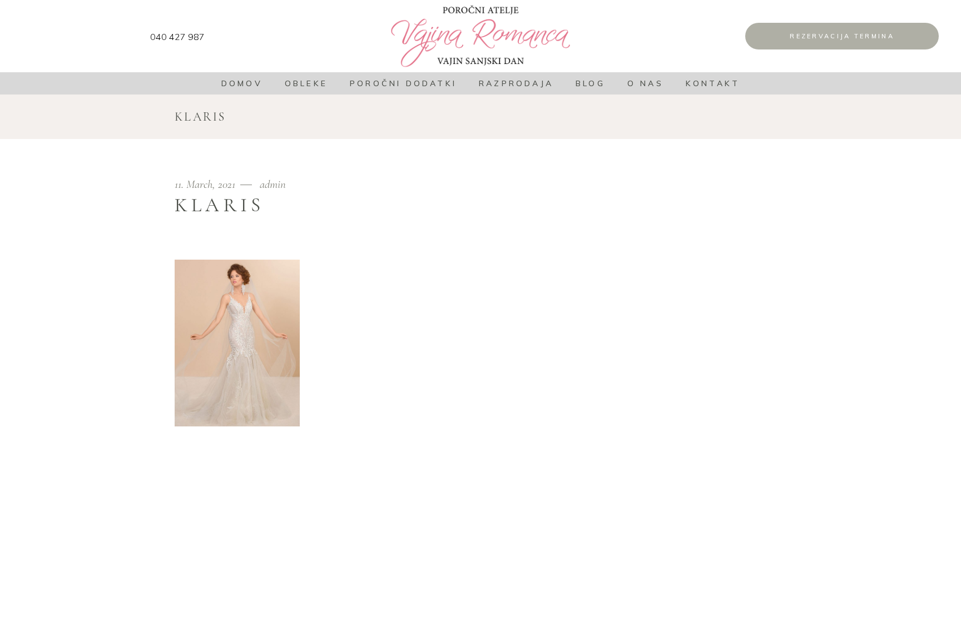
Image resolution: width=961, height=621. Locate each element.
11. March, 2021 (206, 184)
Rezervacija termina (842, 36)
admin (273, 184)
